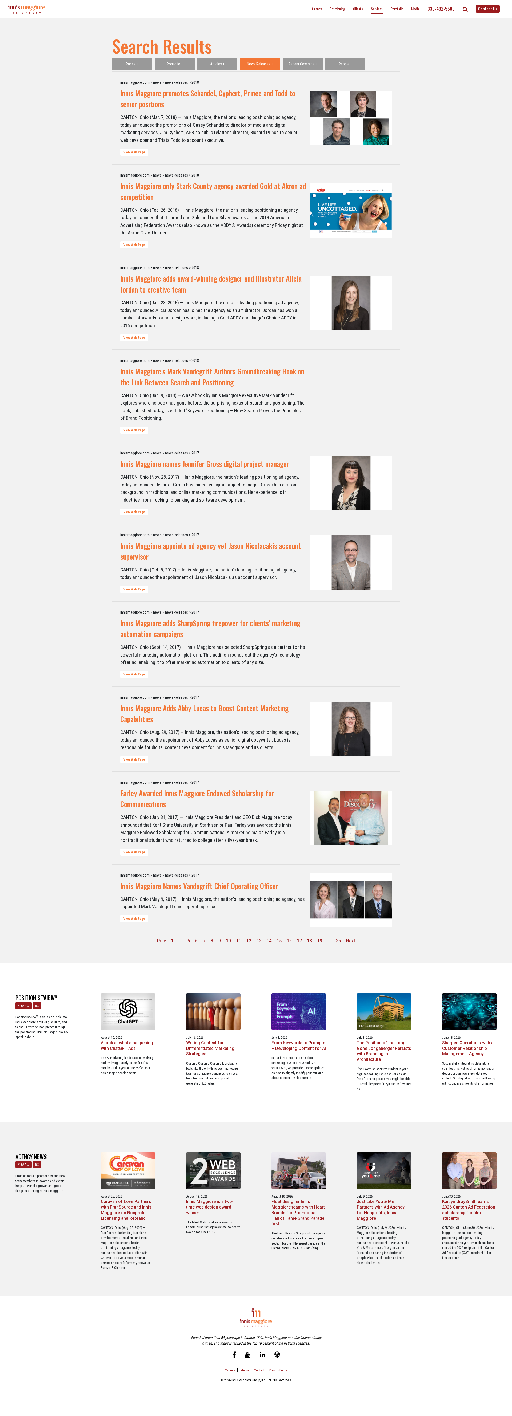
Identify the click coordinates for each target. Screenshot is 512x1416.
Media (415, 8)
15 (279, 941)
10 (228, 941)
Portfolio (397, 8)
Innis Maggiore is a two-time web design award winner (210, 1207)
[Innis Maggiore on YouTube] (248, 1355)
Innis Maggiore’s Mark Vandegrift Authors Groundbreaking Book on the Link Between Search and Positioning (212, 376)
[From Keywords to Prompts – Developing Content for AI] (298, 1011)
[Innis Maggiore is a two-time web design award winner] (213, 1170)
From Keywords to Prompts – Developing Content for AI (298, 1045)
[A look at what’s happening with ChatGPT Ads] (128, 1011)
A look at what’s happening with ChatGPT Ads (127, 1045)
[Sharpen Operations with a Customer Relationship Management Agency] (469, 1011)
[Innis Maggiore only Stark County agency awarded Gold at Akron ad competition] (351, 211)
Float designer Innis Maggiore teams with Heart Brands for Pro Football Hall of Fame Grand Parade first (298, 1212)
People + (345, 64)
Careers (230, 1370)
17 (299, 941)
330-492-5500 (441, 9)
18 (309, 941)
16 (289, 941)
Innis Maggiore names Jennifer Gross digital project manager (204, 463)
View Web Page (134, 152)
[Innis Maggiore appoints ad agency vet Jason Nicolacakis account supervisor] (351, 562)
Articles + (217, 64)
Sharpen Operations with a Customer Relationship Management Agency (468, 1048)
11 (238, 941)
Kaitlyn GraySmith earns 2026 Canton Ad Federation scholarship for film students (468, 1210)
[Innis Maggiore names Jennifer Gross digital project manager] (351, 483)
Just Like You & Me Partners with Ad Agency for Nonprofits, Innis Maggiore (381, 1210)
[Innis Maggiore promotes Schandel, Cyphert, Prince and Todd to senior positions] (351, 118)
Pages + (132, 64)
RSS (37, 1005)
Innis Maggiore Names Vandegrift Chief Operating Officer (199, 886)
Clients (358, 8)
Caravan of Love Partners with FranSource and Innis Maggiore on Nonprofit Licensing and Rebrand (126, 1210)
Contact (259, 1370)
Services (377, 8)
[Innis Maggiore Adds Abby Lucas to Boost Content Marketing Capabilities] (351, 729)
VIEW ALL (23, 1005)
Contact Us (487, 8)
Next (350, 941)
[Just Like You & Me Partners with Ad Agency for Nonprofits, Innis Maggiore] (384, 1170)
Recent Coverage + (303, 64)
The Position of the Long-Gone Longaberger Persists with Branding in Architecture (384, 1051)
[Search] (465, 9)
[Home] (27, 9)
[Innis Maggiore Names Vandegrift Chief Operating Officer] (351, 900)
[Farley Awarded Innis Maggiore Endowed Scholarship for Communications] (351, 818)
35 (338, 941)
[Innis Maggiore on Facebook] (234, 1355)
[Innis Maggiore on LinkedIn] (262, 1355)
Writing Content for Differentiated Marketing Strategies (210, 1048)
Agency (317, 8)
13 (259, 941)
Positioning (337, 8)
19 (319, 941)
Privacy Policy (278, 1370)
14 (269, 941)
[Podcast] (277, 1355)
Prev (161, 941)
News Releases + (260, 64)
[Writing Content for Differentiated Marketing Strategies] (213, 1011)
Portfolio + (175, 64)
